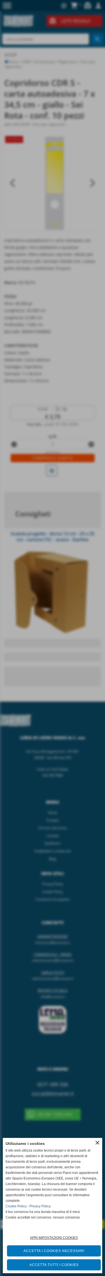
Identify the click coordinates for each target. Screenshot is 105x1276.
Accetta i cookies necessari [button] (54, 1251)
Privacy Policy (40, 1206)
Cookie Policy (16, 1206)
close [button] (97, 1142)
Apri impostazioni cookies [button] (54, 1238)
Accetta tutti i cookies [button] (54, 1265)
